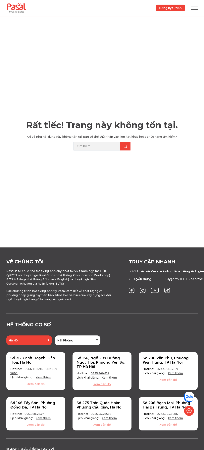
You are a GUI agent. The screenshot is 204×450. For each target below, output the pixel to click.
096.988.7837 (34, 414)
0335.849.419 (100, 373)
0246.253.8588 (101, 414)
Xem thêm (43, 377)
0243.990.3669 (167, 369)
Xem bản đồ (36, 384)
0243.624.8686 (167, 414)
